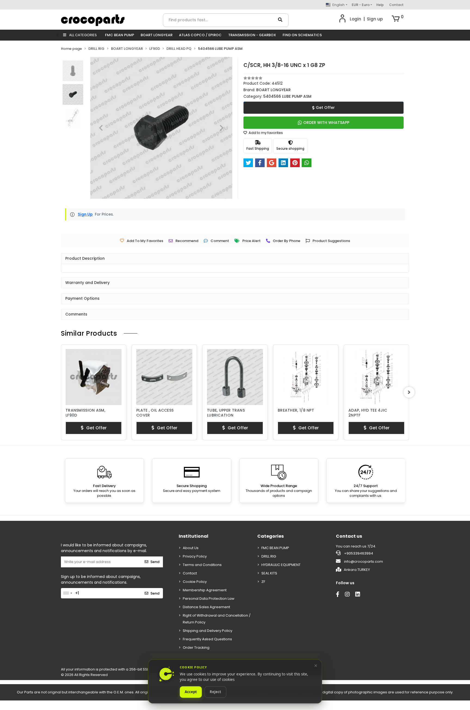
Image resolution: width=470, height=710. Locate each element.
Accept (191, 692)
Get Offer (325, 107)
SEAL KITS (269, 573)
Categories (270, 536)
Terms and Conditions (202, 564)
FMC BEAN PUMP (119, 35)
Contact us (349, 536)
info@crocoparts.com (363, 561)
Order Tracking (196, 647)
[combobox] (67, 593)
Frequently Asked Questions (207, 639)
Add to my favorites (265, 132)
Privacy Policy (195, 556)
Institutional (193, 536)
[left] (61, 392)
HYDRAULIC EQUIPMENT (281, 564)
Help (380, 4)
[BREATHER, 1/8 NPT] (235, 377)
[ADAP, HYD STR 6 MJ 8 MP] (376, 377)
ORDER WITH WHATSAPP (326, 122)
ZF (263, 581)
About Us (191, 547)
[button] (397, 19)
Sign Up (85, 214)
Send (154, 561)
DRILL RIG (268, 556)
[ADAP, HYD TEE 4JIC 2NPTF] (306, 377)
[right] (409, 392)
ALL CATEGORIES (82, 35)
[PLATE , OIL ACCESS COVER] (94, 377)
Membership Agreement (205, 590)
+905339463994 (358, 553)
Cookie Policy (195, 581)
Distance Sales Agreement (206, 607)
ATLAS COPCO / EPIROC (200, 35)
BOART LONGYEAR (156, 35)
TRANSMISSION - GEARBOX (252, 35)
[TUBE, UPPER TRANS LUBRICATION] (164, 377)
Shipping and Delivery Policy (207, 630)
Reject (215, 692)
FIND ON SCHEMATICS (302, 35)
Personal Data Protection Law (208, 598)
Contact (396, 4)
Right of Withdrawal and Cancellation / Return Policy (217, 619)
